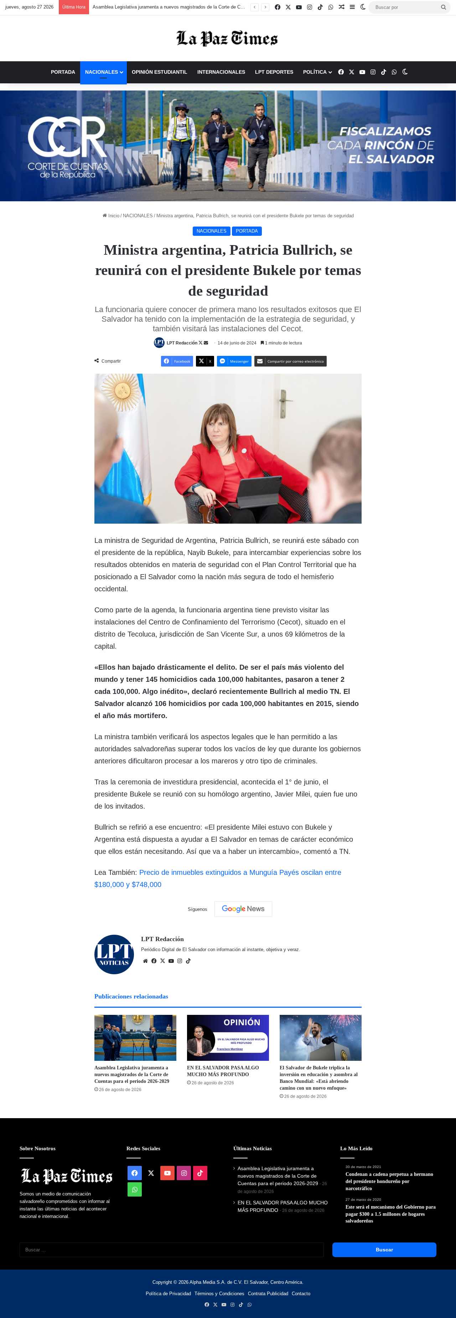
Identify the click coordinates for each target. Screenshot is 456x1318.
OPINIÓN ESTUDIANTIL (159, 72)
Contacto (301, 1293)
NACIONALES (101, 72)
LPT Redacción (182, 343)
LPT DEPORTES (274, 72)
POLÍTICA (315, 72)
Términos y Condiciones (219, 1293)
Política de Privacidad (168, 1293)
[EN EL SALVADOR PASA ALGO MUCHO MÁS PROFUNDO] (228, 1038)
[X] (162, 961)
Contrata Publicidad (268, 1293)
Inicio (113, 215)
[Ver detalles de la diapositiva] (228, 145)
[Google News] (243, 909)
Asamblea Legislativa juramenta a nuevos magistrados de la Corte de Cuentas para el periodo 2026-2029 (201, 7)
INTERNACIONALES (221, 72)
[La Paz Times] (228, 38)
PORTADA (63, 72)
